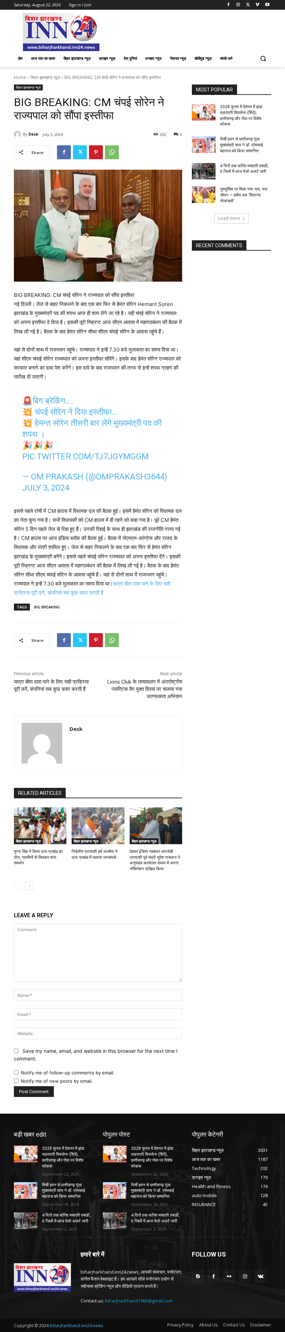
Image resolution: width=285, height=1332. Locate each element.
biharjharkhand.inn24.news (76, 1326)
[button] (263, 58)
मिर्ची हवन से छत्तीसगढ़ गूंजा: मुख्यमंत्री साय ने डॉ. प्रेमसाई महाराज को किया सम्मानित (241, 145)
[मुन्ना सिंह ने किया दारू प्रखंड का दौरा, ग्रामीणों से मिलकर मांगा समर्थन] (40, 825)
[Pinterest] (96, 152)
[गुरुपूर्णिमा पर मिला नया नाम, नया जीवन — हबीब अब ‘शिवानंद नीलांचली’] (203, 194)
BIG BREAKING (47, 607)
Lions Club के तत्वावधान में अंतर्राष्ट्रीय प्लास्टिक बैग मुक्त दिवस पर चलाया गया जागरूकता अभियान (144, 689)
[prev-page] (18, 885)
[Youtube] (267, 5)
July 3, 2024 (45, 488)
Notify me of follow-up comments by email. (68, 1072)
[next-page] (29, 885)
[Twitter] (248, 5)
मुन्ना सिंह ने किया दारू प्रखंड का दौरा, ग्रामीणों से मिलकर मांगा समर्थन (38, 857)
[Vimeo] (257, 5)
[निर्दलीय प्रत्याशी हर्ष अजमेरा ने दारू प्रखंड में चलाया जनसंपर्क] (98, 825)
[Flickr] (229, 1276)
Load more (229, 218)
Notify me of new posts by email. (57, 1081)
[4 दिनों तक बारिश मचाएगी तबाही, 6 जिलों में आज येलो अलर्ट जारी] (203, 171)
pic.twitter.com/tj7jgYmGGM (85, 456)
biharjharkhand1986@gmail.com (139, 1301)
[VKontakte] (260, 1276)
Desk (33, 134)
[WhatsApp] (112, 152)
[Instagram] (238, 5)
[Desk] (18, 134)
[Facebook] (229, 5)
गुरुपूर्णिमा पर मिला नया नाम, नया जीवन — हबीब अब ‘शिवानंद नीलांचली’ (244, 195)
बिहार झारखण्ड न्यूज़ (45, 77)
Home (20, 77)
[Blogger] (198, 1276)
